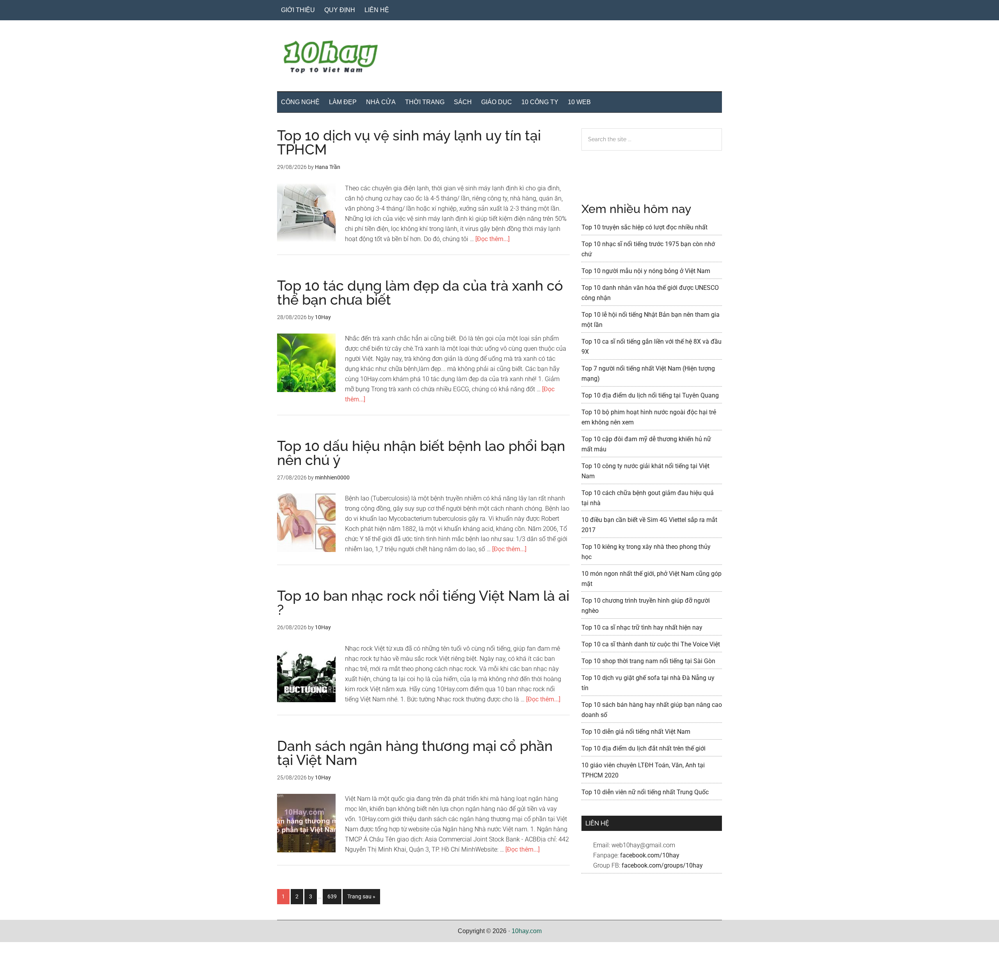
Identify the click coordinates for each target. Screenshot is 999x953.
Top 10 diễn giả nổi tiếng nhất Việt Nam (635, 731)
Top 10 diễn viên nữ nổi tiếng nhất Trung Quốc (645, 792)
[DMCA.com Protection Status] (19, 947)
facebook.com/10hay (649, 855)
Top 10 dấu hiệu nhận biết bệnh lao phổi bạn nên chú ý (421, 453)
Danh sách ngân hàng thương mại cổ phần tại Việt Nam (415, 753)
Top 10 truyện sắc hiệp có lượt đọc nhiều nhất (644, 227)
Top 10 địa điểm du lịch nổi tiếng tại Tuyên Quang (650, 395)
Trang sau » (361, 898)
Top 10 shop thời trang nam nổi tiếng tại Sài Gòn (648, 661)
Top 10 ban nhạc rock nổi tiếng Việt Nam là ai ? (423, 602)
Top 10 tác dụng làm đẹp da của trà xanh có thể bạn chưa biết (420, 292)
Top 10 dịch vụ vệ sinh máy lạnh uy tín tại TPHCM (409, 142)
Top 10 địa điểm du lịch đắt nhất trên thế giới (643, 748)
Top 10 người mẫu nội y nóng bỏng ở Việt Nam (645, 271)
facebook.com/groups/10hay (662, 865)
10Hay (499, 58)
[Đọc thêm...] (492, 239)
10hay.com (527, 931)
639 (334, 896)
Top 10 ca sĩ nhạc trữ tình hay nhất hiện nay (641, 627)
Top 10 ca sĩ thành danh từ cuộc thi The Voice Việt (650, 644)
